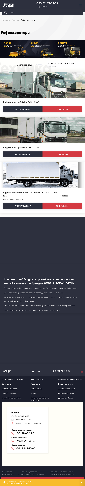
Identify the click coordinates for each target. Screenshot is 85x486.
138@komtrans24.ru (23, 420)
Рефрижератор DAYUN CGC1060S (21, 102)
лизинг (23, 109)
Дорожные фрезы (65, 398)
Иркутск (41, 7)
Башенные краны (65, 384)
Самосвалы (6, 384)
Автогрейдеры (37, 379)
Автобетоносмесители (11, 398)
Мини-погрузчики (9, 393)
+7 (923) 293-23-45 (25, 448)
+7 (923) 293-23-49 (25, 440)
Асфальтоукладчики (66, 389)
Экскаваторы (36, 389)
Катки (33, 393)
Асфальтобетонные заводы (70, 379)
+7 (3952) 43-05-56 (47, 3)
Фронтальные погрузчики (12, 379)
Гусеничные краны (66, 393)
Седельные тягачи (9, 389)
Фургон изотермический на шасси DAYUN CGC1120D (31, 192)
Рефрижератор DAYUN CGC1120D (21, 147)
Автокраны (35, 384)
